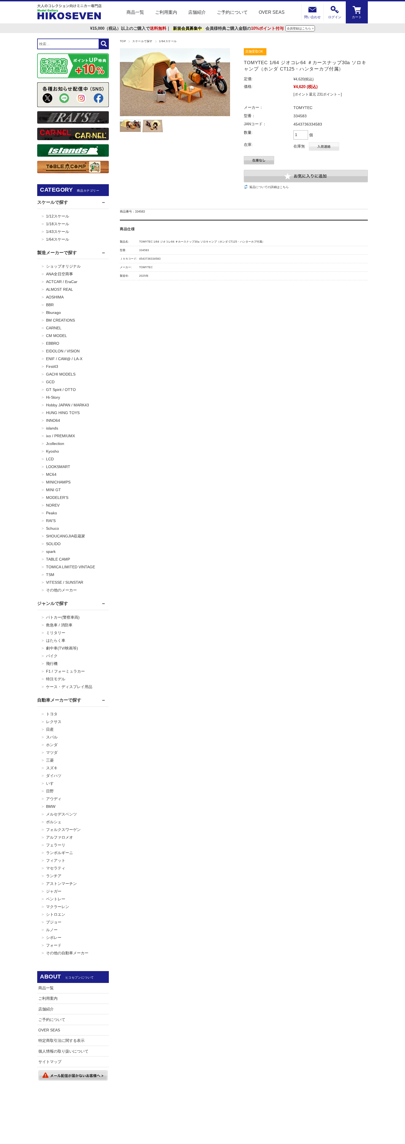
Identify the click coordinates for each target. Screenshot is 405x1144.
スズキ (52, 768)
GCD (50, 382)
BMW (50, 806)
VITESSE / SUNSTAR (64, 582)
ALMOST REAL (59, 289)
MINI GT (53, 490)
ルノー (52, 930)
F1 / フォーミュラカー (65, 671)
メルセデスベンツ (61, 814)
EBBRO (52, 343)
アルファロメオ (59, 837)
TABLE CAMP (58, 559)
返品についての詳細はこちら (269, 187)
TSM (50, 574)
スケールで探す (142, 41)
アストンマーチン (61, 883)
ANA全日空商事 (59, 274)
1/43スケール (57, 231)
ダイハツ (53, 775)
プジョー (53, 922)
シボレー (53, 937)
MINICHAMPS (58, 482)
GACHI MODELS (60, 374)
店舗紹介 (197, 12)
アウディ (53, 799)
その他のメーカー (61, 590)
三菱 (50, 760)
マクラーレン (57, 906)
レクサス (53, 721)
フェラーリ (55, 845)
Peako (51, 513)
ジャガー (53, 891)
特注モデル (55, 679)
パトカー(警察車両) (63, 617)
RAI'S (51, 520)
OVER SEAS (272, 12)
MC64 (51, 474)
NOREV (53, 505)
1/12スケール (57, 216)
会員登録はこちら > (300, 28)
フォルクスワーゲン (63, 829)
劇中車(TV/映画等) (62, 648)
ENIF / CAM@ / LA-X (64, 359)
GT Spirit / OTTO (61, 389)
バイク (52, 656)
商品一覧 (135, 12)
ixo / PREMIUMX (60, 436)
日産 (50, 729)
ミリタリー (55, 633)
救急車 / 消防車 (59, 625)
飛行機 (52, 663)
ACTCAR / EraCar (61, 281)
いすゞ (52, 783)
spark (51, 551)
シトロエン (55, 914)
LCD (50, 459)
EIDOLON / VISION (63, 351)
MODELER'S (57, 497)
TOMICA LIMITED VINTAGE (70, 567)
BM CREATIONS (60, 320)
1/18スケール (57, 224)
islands (52, 428)
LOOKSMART (58, 466)
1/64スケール (168, 41)
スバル (52, 737)
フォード (53, 945)
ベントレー (55, 899)
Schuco (52, 528)
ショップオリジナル (63, 266)
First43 (52, 366)
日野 (50, 791)
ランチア (53, 876)
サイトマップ (49, 1061)
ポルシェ (53, 822)
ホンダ (52, 745)
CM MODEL (56, 335)
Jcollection (55, 443)
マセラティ (55, 868)
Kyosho (52, 451)
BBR (50, 305)
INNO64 (53, 420)
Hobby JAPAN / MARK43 (67, 405)
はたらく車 (55, 640)
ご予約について (232, 12)
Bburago (53, 312)
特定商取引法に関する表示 (61, 1040)
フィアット (55, 860)
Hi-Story (53, 397)
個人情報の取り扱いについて (63, 1051)
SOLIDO (53, 544)
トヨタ (52, 714)
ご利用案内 (166, 12)
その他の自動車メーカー (67, 953)
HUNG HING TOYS (63, 413)
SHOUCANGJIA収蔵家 (65, 536)
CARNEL (53, 328)
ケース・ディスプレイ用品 (69, 686)
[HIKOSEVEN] (69, 12)
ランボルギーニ (59, 852)
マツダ (52, 752)
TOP (123, 41)
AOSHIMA (55, 297)
